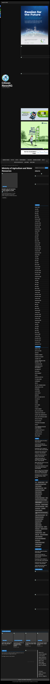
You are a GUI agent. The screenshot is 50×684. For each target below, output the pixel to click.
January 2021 (37, 312)
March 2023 (37, 288)
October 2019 (37, 342)
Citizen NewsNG (7, 84)
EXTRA (36, 375)
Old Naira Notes (38, 530)
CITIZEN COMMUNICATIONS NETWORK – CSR (40, 361)
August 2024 (37, 254)
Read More (4, 197)
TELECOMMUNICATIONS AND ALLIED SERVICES (40, 427)
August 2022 (37, 302)
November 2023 (38, 272)
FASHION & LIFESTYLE (39, 377)
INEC (46, 506)
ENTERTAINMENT (38, 373)
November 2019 (38, 340)
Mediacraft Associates (39, 517)
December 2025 (38, 223)
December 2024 (38, 246)
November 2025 (38, 225)
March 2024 (37, 264)
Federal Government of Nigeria (41, 499)
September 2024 (38, 252)
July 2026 (36, 209)
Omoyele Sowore (38, 532)
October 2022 (37, 298)
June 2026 (37, 211)
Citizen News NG (38, 494)
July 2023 (36, 280)
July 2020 (36, 324)
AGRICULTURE (4, 186)
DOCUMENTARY (38, 369)
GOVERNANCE (37, 381)
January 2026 (37, 221)
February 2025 (37, 242)
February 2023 (37, 290)
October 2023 (37, 274)
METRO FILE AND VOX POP (18, 162)
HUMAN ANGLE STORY (39, 387)
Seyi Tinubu (37, 540)
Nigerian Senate (38, 524)
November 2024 (38, 248)
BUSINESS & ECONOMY (39, 356)
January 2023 (37, 292)
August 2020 (37, 322)
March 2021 (37, 308)
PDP (44, 532)
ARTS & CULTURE (38, 350)
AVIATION (36, 352)
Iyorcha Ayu (37, 508)
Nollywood (37, 528)
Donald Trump (38, 495)
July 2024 (36, 256)
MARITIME (37, 395)
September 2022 (38, 300)
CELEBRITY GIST (38, 358)
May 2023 (36, 284)
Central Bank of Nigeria (39, 490)
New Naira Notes (38, 521)
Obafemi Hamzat (44, 528)
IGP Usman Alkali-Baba (39, 506)
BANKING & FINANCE (38, 354)
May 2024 (36, 260)
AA (36, 482)
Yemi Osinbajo (38, 546)
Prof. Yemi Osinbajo (44, 534)
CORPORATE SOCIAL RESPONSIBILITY (39, 367)
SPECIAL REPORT (38, 420)
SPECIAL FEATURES (38, 418)
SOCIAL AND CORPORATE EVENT (41, 416)
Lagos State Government (40, 515)
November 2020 (38, 316)
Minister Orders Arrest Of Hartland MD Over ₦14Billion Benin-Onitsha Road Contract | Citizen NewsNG (41, 471)
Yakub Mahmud (38, 544)
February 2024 (37, 266)
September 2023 (38, 276)
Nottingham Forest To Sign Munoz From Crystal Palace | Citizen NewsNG (41, 476)
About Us (19, 679)
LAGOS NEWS (26, 162)
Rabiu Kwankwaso (38, 536)
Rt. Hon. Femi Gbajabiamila (40, 538)
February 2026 (37, 219)
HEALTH (36, 383)
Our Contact (24, 679)
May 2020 (36, 328)
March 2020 (37, 332)
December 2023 (38, 270)
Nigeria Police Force (39, 526)
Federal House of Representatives (38, 502)
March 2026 (37, 217)
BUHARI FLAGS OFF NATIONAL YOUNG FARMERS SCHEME (9, 180)
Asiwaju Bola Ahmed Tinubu (40, 484)
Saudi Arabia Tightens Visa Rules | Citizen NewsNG (7, 637)
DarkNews (31, 681)
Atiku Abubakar (38, 486)
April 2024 (37, 262)
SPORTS (36, 424)
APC (46, 482)
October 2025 (37, 227)
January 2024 (37, 268)
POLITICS (36, 406)
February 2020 (37, 334)
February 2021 (37, 310)
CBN (45, 488)
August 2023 (37, 278)
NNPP (45, 526)
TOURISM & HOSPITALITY (39, 430)
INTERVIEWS (37, 389)
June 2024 (37, 258)
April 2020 (37, 330)
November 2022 (38, 296)
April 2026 (37, 215)
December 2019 (38, 338)
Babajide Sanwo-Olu (39, 488)
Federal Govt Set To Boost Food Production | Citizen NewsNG (42, 637)
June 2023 (37, 282)
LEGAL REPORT (38, 393)
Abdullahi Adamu (41, 482)
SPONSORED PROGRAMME (40, 422)
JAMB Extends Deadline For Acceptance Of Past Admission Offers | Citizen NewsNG (40, 459)
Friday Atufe (37, 504)
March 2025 (37, 240)
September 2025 (38, 229)
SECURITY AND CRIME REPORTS (41, 414)
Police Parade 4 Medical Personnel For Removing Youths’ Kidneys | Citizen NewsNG (41, 467)
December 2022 (38, 294)
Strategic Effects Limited (39, 542)
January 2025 (37, 244)
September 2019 (38, 344)
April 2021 (37, 306)
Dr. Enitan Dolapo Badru (39, 497)
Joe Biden (43, 508)
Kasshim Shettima (38, 510)
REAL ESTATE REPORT (39, 410)
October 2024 (37, 250)
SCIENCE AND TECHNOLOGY (40, 412)
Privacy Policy (29, 679)
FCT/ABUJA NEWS (38, 379)
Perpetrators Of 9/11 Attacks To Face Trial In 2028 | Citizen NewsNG (30, 637)
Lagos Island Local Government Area (41, 513)
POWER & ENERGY (38, 408)
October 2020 (37, 318)
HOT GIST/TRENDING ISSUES (40, 385)
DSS (47, 497)
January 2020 (37, 336)
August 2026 (37, 207)
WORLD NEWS (32, 162)
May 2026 (36, 213)
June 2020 (37, 326)
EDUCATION (37, 371)
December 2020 (38, 314)
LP (46, 515)
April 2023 (37, 286)
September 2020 (38, 320)
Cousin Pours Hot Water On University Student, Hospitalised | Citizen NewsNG (41, 445)
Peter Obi (37, 534)
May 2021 (36, 304)
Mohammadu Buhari (39, 519)
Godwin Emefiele (44, 504)
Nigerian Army (38, 522)
